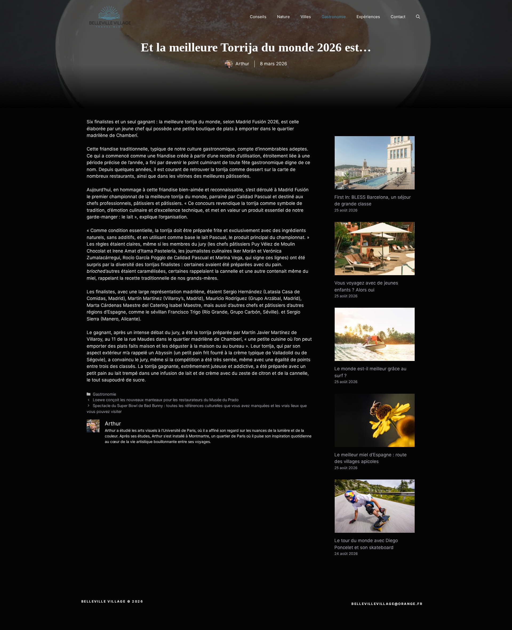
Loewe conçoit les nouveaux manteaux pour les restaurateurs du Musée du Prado (166, 399)
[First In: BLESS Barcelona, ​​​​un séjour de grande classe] (375, 185)
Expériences (368, 16)
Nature (283, 16)
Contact (398, 16)
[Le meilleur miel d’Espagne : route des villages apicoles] (375, 443)
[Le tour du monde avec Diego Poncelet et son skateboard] (375, 529)
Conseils (258, 16)
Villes (306, 16)
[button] (418, 17)
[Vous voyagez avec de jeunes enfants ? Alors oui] (375, 271)
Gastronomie (334, 16)
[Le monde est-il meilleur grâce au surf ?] (375, 357)
